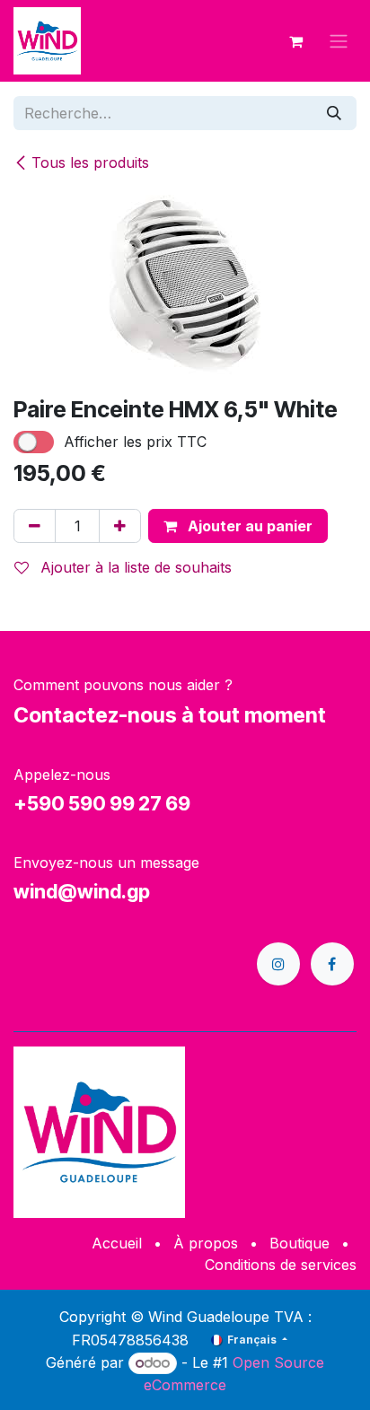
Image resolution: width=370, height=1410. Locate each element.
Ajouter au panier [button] (248, 526)
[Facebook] (332, 963)
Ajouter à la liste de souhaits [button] (134, 567)
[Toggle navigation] (339, 41)
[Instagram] (278, 963)
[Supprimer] (34, 526)
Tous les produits (90, 162)
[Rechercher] (334, 113)
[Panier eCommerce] (295, 41)
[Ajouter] (120, 526)
